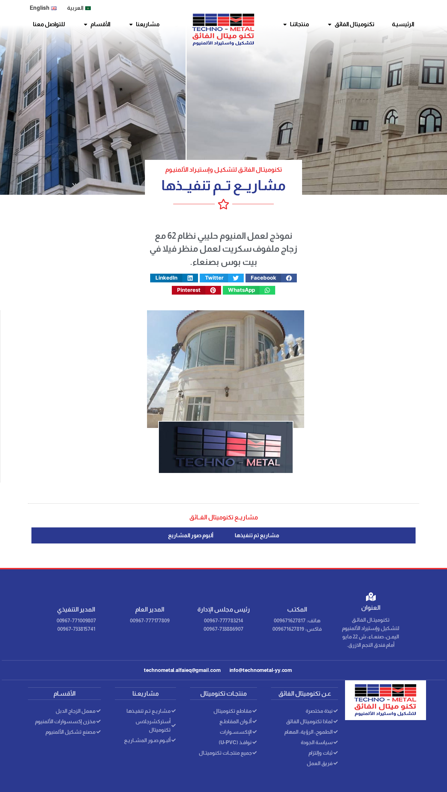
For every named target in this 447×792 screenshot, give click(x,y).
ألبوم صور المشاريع (190, 535)
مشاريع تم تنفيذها (257, 535)
